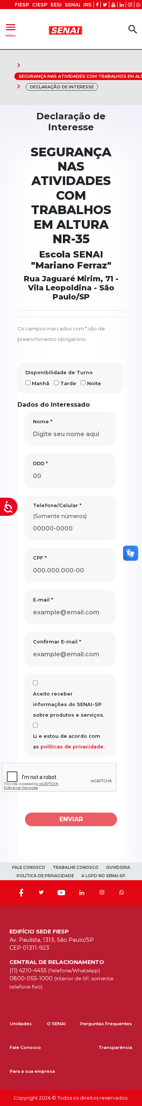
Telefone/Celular (57, 505)
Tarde (68, 383)
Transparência (115, 1047)
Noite (94, 383)
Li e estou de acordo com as (69, 741)
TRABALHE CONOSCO (75, 867)
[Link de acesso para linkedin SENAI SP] (122, 5)
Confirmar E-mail (57, 642)
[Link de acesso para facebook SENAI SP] (97, 5)
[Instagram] (102, 893)
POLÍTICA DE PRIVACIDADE (45, 875)
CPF (40, 558)
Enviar (71, 819)
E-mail (43, 600)
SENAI (72, 5)
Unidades (21, 1023)
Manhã (40, 383)
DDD (40, 463)
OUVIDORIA (118, 867)
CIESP (39, 5)
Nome (42, 421)
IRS (87, 5)
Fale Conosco (25, 1047)
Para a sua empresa (32, 1071)
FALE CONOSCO (28, 867)
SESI (56, 5)
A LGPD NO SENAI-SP (103, 875)
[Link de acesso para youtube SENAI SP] (113, 5)
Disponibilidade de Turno (59, 372)
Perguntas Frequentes (106, 1023)
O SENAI (56, 1023)
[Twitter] (41, 893)
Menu (11, 29)
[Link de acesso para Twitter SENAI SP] (105, 5)
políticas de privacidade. (73, 747)
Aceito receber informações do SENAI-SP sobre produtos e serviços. (68, 704)
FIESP (22, 5)
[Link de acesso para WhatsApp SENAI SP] (138, 5)
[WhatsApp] (121, 893)
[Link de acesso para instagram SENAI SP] (130, 5)
